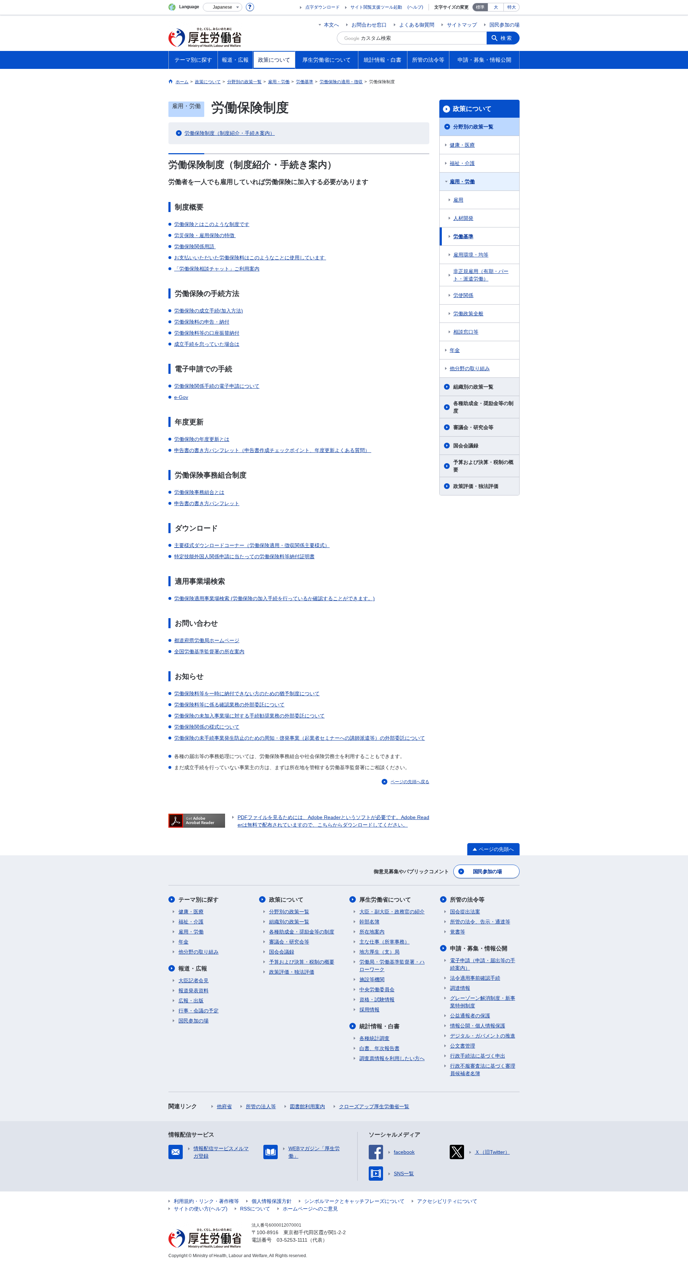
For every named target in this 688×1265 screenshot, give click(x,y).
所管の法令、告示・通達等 (480, 922)
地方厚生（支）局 (379, 952)
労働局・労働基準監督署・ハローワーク (392, 965)
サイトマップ (462, 24)
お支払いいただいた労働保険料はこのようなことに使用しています (250, 257)
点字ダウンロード (322, 7)
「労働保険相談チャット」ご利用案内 (216, 269)
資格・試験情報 (377, 999)
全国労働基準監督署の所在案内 (209, 651)
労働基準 (463, 236)
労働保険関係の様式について (206, 727)
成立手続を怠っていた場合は (206, 344)
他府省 (224, 1106)
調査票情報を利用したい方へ (392, 1058)
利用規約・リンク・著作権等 (206, 1201)
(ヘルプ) (415, 7)
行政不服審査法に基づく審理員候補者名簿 (482, 1069)
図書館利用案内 (307, 1106)
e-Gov (181, 397)
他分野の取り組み (470, 368)
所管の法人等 (261, 1106)
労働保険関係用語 (195, 246)
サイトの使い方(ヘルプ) (201, 1209)
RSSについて (255, 1209)
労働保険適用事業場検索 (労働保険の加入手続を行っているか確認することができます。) (274, 598)
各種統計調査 (374, 1038)
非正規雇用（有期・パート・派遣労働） (480, 275)
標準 (480, 7)
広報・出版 (191, 1000)
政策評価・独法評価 (475, 486)
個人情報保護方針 (272, 1201)
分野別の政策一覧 (473, 127)
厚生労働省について (385, 900)
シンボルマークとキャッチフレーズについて (354, 1201)
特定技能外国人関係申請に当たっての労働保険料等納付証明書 (244, 556)
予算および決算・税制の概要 (483, 465)
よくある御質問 (416, 24)
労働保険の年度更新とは (201, 439)
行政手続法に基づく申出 (477, 1056)
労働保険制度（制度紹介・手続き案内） (230, 133)
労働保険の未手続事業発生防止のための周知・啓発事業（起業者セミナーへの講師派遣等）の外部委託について (299, 738)
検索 (507, 38)
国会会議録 (465, 445)
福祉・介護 (462, 163)
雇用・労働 (462, 181)
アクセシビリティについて (447, 1201)
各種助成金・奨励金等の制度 (483, 407)
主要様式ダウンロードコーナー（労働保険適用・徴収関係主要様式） (252, 545)
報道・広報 (192, 968)
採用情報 (369, 1009)
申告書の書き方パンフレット (206, 503)
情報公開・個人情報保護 (477, 1026)
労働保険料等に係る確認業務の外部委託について (229, 704)
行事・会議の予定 (198, 1011)
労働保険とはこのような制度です (211, 224)
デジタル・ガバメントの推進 (482, 1036)
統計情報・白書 (379, 1026)
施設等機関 (371, 979)
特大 (511, 7)
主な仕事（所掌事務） (384, 942)
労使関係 (463, 295)
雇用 (458, 200)
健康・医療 (462, 145)
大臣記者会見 (193, 980)
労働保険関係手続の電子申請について (216, 386)
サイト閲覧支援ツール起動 (376, 7)
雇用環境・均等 (470, 255)
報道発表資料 (193, 990)
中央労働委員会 (377, 989)
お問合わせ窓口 (369, 24)
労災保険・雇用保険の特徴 (205, 235)
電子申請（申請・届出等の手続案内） (482, 964)
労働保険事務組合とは (199, 492)
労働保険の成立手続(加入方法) (208, 311)
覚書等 (457, 932)
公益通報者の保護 (470, 1016)
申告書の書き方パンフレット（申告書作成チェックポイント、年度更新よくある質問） (272, 450)
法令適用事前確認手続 (475, 978)
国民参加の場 (504, 24)
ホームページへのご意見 (310, 1209)
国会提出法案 (465, 911)
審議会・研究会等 (473, 427)
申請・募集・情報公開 (478, 948)
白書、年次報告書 (379, 1048)
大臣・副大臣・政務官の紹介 (392, 911)
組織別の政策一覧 (473, 387)
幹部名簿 (369, 922)
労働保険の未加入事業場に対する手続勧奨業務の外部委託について (249, 716)
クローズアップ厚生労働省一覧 (374, 1106)
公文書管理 (462, 1046)
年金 (455, 350)
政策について (472, 108)
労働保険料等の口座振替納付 (206, 333)
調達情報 (460, 988)
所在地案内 (371, 932)
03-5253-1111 (292, 1240)
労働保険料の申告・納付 (201, 322)
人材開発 (463, 218)
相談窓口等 (465, 332)
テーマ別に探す (198, 900)
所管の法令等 (467, 900)
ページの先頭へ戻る (410, 781)
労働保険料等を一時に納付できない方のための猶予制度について (247, 693)
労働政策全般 (468, 313)
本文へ (331, 24)
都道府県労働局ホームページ (206, 640)
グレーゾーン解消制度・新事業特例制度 (482, 1001)
